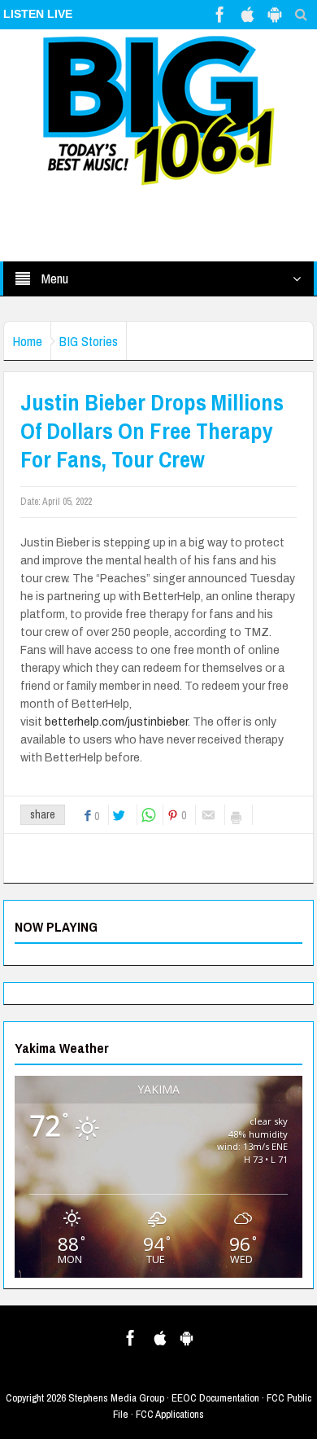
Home (27, 340)
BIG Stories (88, 340)
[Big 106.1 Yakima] (158, 110)
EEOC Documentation (215, 1398)
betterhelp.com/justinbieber (116, 722)
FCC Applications (170, 1414)
